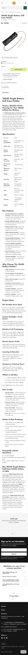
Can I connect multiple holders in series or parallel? (13, 461)
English (3, 644)
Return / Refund (8, 652)
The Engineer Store (18, 476)
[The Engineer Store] (14, 3)
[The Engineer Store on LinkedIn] (7, 638)
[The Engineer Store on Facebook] (2, 638)
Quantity (3, 66)
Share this (6, 87)
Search (2, 652)
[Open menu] (2, 3)
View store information (7, 79)
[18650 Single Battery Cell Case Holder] (14, 40)
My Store (5, 20)
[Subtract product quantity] (2, 69)
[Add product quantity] (8, 69)
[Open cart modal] (25, 3)
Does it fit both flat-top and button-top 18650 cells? (13, 458)
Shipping (3, 83)
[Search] (25, 7)
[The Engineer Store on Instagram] (4, 638)
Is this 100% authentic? (9, 456)
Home (2, 12)
